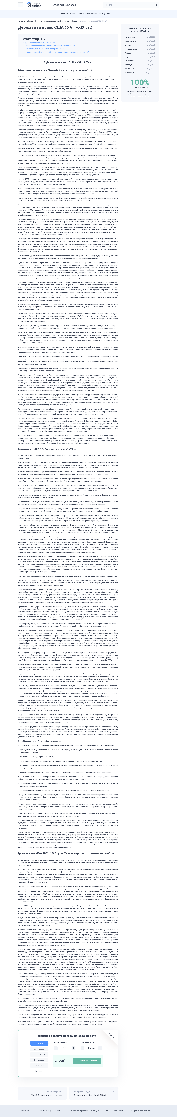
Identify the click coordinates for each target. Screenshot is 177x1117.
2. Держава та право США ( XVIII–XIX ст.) (39, 43)
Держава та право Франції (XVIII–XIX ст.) (90, 1095)
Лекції (30, 21)
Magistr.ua (106, 14)
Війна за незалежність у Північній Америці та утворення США (50, 45)
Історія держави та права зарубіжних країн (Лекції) (56, 21)
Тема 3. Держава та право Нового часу (46, 1095)
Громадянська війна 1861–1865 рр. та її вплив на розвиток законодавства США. (58, 52)
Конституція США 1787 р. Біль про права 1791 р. (45, 49)
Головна (21, 21)
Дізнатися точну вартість (87, 1061)
